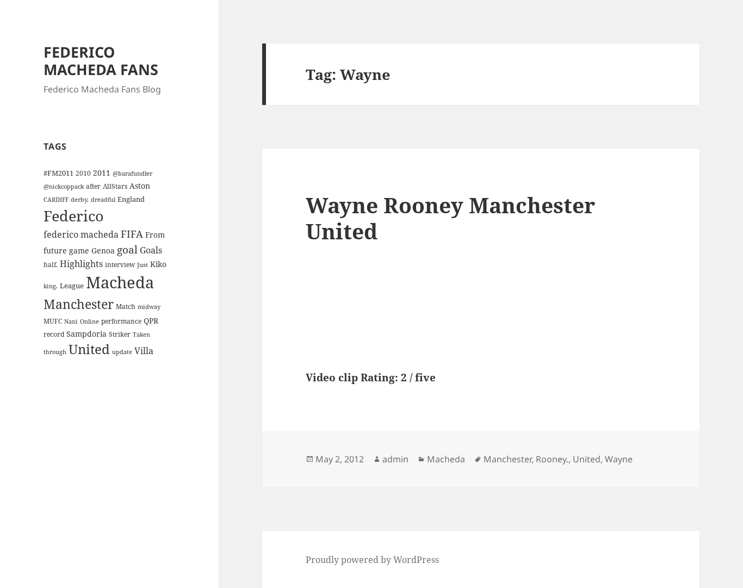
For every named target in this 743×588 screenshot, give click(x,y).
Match (125, 306)
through (55, 352)
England (131, 199)
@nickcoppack (64, 186)
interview (120, 264)
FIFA (132, 233)
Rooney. (552, 459)
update (122, 352)
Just (142, 265)
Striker (120, 334)
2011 (101, 173)
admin (395, 459)
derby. (80, 199)
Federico (74, 216)
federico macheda (81, 234)
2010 (83, 173)
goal (127, 249)
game (79, 250)
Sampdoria (86, 334)
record (54, 334)
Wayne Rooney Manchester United (450, 217)
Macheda (120, 282)
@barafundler (132, 173)
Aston (139, 186)
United (89, 349)
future (55, 250)
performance (121, 321)
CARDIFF (56, 199)
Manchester (79, 304)
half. (51, 264)
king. (51, 286)
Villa (143, 351)
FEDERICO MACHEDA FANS (101, 60)
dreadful (103, 199)
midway (149, 307)
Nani (71, 321)
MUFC (53, 321)
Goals (151, 250)
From (155, 235)
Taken (141, 334)
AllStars (115, 186)
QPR (151, 320)
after (93, 186)
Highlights (81, 264)
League (72, 285)
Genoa (103, 250)
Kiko (158, 264)
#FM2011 (58, 173)
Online (89, 321)
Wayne (619, 459)
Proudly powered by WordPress (372, 560)
